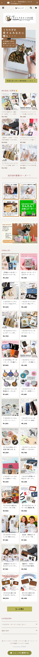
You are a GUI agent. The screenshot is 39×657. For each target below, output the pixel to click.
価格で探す (5, 631)
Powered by (17, 646)
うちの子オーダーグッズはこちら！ (14, 624)
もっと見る (19, 609)
